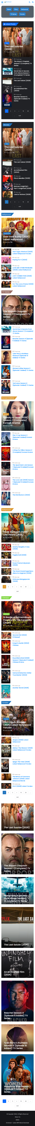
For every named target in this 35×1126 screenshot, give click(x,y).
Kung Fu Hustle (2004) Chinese (21, 644)
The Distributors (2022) (21, 495)
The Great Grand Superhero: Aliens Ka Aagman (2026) (23, 572)
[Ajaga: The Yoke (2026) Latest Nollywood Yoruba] (5, 765)
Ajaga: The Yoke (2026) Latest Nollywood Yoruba (22, 763)
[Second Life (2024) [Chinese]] (6, 635)
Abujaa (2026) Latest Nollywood (20, 741)
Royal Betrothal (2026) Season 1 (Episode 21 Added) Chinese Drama (23, 660)
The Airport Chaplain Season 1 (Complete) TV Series (23, 63)
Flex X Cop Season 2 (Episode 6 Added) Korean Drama (22, 437)
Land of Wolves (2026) (22, 194)
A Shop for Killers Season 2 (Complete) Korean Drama (23, 451)
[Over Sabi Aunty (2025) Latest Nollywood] (17, 232)
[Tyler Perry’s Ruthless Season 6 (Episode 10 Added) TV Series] (6, 357)
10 (23, 111)
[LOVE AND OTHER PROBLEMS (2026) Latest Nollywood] (6, 268)
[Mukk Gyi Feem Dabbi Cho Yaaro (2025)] (17, 527)
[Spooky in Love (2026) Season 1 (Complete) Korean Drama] (17, 416)
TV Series (13, 14)
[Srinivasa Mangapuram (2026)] (6, 579)
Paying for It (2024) (20, 260)
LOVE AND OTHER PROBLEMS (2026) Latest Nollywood (22, 269)
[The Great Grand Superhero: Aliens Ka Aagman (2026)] (6, 571)
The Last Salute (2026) (22, 81)
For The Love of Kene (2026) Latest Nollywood (23, 285)
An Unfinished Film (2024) (20, 90)
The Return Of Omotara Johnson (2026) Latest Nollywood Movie (21, 779)
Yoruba (22, 14)
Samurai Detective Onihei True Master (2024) (22, 674)
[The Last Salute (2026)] (8, 80)
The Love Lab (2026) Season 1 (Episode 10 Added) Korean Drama (23, 482)
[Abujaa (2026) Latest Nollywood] (6, 740)
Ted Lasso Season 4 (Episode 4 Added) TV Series (23, 384)
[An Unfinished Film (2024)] (8, 89)
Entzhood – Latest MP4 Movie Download (17, 1122)
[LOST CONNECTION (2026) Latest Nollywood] (6, 276)
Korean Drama (8, 398)
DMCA (17, 1120)
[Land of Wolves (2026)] (8, 194)
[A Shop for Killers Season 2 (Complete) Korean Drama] (5, 454)
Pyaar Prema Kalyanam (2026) (21, 564)
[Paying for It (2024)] (6, 260)
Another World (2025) (21, 688)
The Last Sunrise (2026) (17, 827)
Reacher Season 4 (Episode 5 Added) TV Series (22, 99)
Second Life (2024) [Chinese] (20, 636)
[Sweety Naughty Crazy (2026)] (6, 547)
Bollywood (6, 509)
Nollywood (24, 9)
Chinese (5, 598)
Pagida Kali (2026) (19, 555)
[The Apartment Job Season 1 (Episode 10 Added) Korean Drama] (5, 468)
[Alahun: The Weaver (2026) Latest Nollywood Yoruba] (6, 751)
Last (20, 115)
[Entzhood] (7, 2)
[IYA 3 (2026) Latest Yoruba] (6, 786)
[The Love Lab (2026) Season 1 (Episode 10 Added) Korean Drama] (5, 483)
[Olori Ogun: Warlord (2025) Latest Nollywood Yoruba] (6, 252)
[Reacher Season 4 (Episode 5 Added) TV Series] (7, 100)
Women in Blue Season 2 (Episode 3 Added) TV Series (23, 369)
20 (28, 111)
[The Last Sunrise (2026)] (17, 42)
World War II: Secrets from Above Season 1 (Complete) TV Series (22, 73)
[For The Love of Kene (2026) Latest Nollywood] (6, 284)
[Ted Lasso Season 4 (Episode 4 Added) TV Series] (5, 387)
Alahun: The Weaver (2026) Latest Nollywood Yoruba (23, 749)
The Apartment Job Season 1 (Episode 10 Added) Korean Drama (23, 467)
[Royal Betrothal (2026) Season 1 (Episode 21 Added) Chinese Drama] (5, 661)
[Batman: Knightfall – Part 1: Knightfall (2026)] (8, 186)
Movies (6, 125)
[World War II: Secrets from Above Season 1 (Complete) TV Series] (8, 71)
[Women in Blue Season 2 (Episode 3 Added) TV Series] (5, 372)
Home (9, 9)
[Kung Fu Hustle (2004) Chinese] (5, 647)
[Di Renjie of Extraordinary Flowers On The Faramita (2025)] (17, 616)
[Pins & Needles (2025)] (8, 178)
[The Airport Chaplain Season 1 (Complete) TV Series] (8, 61)
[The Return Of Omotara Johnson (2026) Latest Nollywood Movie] (6, 777)
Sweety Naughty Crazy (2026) (21, 548)
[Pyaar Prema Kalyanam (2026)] (6, 563)
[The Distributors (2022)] (5, 498)
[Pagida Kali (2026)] (6, 555)
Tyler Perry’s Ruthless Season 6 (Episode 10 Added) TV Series (20, 356)
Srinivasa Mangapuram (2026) (21, 580)
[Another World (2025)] (5, 691)
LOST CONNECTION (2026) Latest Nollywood (22, 277)
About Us (17, 1117)
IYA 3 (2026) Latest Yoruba (22, 786)
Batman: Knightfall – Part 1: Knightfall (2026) (22, 187)
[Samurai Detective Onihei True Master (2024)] (5, 676)
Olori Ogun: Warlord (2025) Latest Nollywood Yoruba (23, 253)
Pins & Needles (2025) (22, 178)
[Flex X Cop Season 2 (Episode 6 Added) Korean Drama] (5, 439)
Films (16, 9)
